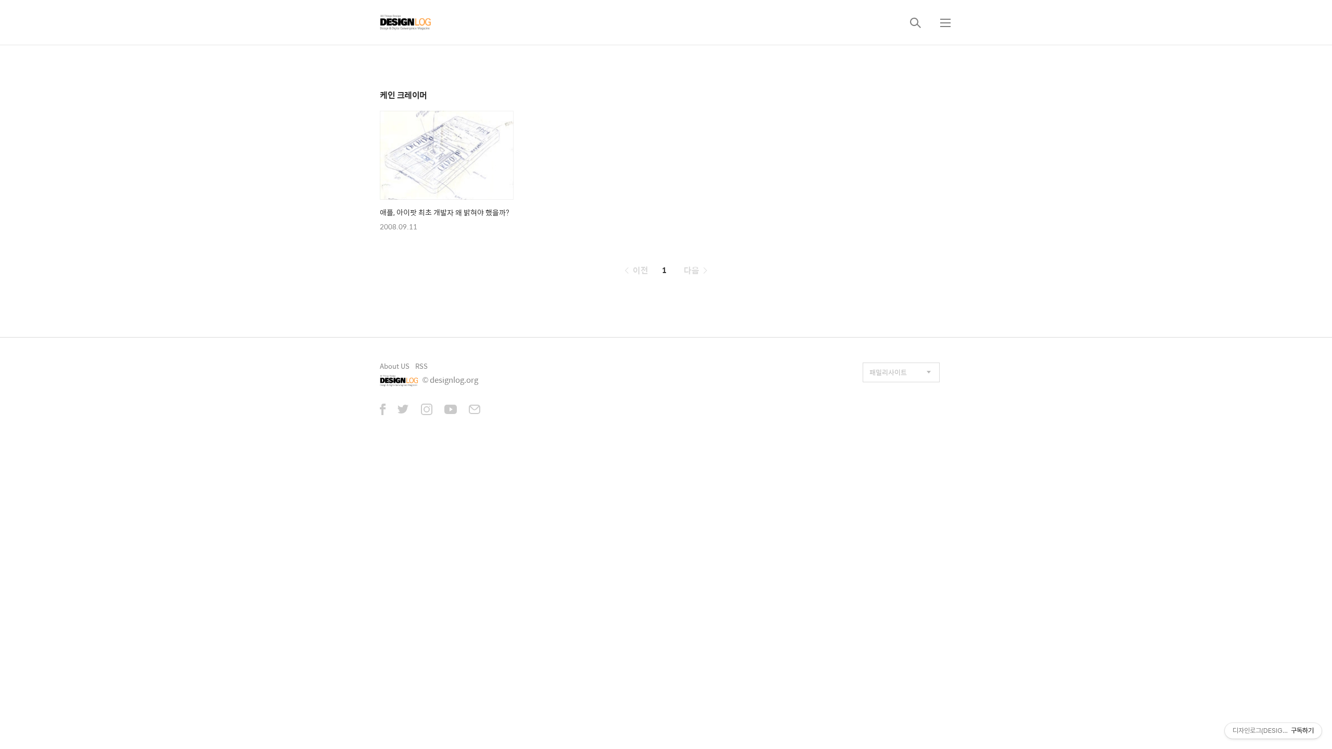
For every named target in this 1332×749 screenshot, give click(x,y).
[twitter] (403, 410)
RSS (421, 365)
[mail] (474, 410)
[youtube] (450, 410)
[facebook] (383, 410)
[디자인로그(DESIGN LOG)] (406, 22)
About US (394, 365)
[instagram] (426, 410)
